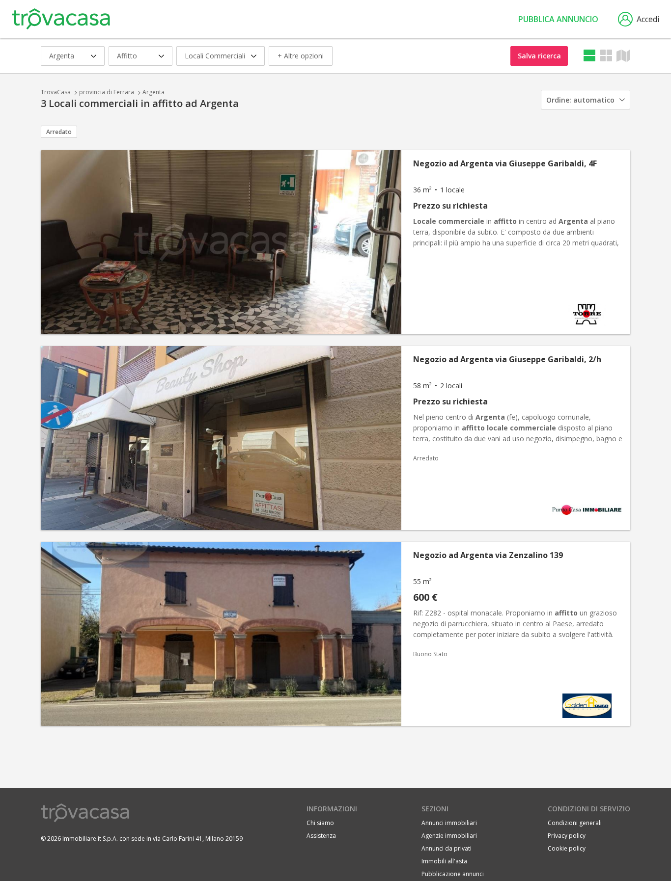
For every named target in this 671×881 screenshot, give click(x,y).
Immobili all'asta (444, 861)
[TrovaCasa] (61, 19)
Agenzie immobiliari (449, 835)
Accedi (648, 19)
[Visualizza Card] (606, 55)
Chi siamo (320, 823)
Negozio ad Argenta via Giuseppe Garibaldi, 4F (505, 163)
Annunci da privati (446, 848)
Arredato (59, 132)
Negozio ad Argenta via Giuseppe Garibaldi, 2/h (507, 359)
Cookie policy (567, 848)
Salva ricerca (539, 55)
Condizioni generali (575, 823)
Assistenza (321, 835)
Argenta (153, 92)
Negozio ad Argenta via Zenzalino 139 (488, 555)
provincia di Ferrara (106, 92)
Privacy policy (567, 835)
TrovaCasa (56, 92)
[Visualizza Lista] (589, 55)
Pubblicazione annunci (452, 874)
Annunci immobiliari (449, 823)
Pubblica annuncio (558, 19)
